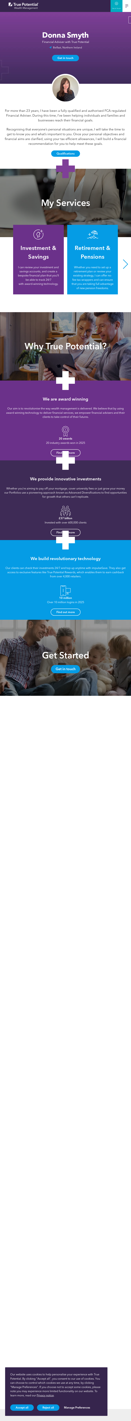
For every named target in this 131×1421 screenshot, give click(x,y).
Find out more (65, 612)
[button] (5, 264)
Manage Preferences (77, 1407)
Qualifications (66, 153)
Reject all (48, 1407)
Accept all (22, 1407)
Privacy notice (45, 1395)
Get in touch (65, 58)
